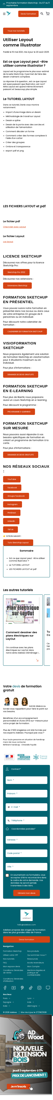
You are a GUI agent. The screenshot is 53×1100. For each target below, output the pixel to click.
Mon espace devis (11, 966)
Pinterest (22, 988)
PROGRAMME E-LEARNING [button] (19, 411)
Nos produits (33, 951)
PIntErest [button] (12, 512)
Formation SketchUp (12, 951)
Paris (5, 998)
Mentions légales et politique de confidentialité (36, 972)
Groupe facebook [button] (16, 496)
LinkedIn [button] (11, 521)
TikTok (31, 988)
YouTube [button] (12, 479)
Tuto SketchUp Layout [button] (18, 542)
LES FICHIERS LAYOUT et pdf (23, 569)
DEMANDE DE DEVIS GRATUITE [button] (21, 374)
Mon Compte (33, 966)
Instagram (39, 988)
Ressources (32, 959)
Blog (48, 988)
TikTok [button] (10, 529)
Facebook (5, 988)
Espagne (7, 1002)
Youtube (14, 988)
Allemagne (32, 1006)
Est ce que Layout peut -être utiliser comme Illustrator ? (27, 559)
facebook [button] (12, 487)
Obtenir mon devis (26, 893)
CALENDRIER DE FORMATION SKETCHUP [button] (25, 331)
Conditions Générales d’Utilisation (13, 980)
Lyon (29, 998)
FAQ (5, 962)
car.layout (8, 241)
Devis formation (28, 14)
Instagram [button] (12, 504)
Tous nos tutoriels (16, 31)
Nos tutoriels (8, 959)
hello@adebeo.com (26, 924)
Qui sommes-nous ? (36, 955)
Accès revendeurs (35, 962)
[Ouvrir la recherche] (42, 14)
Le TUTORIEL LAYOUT (19, 565)
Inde (29, 1002)
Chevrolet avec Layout (14, 227)
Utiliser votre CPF (10, 955)
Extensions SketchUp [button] (17, 285)
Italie (5, 1006)
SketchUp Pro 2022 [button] (16, 272)
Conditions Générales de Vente (13, 971)
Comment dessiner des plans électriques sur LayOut (21, 636)
